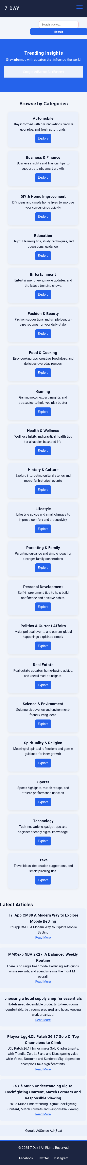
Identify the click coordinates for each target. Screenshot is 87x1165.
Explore (43, 138)
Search (58, 31)
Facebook (26, 1158)
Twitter (43, 1158)
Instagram (61, 1158)
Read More (43, 937)
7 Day (12, 8)
